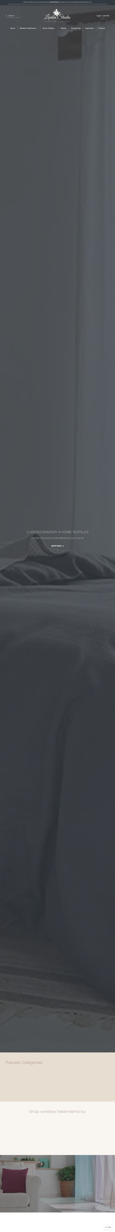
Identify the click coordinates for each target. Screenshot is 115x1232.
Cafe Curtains (93, 1139)
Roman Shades (92, 1145)
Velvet (57, 1139)
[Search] (7, 16)
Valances (93, 1136)
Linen (57, 1136)
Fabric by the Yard (35, 1094)
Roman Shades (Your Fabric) (15, 1095)
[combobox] (13, 16)
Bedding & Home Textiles (98, 1095)
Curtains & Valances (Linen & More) (57, 1095)
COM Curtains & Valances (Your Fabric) (77, 1096)
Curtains (93, 1142)
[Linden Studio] (57, 16)
